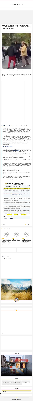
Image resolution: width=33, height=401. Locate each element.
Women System (16, 4)
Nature (26, 382)
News (4, 224)
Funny (3, 382)
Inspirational (14, 382)
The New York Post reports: (7, 146)
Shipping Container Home (5, 372)
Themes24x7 (19, 399)
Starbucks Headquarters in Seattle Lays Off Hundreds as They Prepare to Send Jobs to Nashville (26, 241)
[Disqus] (16, 266)
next (2, 333)
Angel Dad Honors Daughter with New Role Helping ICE (16, 240)
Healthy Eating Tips (7, 382)
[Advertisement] (16, 17)
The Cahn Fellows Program (7, 125)
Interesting (18, 382)
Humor (11, 382)
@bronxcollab (9, 179)
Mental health (22, 382)
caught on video (16, 150)
